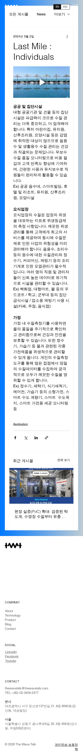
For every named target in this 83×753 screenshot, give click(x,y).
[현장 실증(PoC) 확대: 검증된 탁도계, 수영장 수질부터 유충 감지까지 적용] (41, 486)
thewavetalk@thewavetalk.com (26, 688)
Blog (8, 624)
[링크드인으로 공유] (36, 438)
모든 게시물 (18, 14)
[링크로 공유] (46, 438)
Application (20, 424)
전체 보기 (63, 460)
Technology (13, 615)
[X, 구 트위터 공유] (26, 438)
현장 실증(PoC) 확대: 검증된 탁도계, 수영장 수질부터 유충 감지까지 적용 (41, 514)
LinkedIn (11, 652)
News (41, 14)
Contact (10, 628)
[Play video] (41, 82)
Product (10, 620)
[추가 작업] (67, 36)
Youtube (10, 661)
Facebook (12, 656)
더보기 (59, 14)
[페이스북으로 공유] (15, 438)
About (9, 611)
